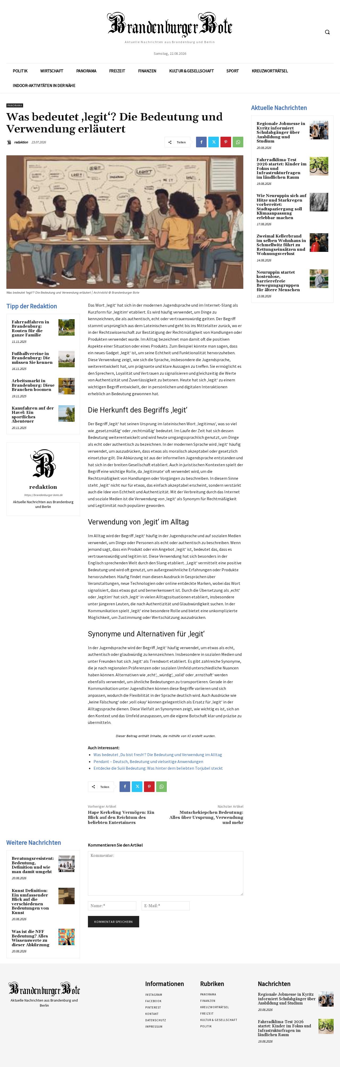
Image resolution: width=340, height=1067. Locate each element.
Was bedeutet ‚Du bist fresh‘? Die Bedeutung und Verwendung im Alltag (158, 754)
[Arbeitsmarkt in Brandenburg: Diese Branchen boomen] (66, 386)
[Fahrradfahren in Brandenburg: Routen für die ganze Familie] (66, 327)
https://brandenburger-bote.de (43, 495)
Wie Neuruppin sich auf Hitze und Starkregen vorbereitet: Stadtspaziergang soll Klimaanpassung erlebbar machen (282, 206)
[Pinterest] (225, 142)
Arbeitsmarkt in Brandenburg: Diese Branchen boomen (33, 385)
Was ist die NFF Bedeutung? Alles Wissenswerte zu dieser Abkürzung (30, 938)
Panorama (14, 105)
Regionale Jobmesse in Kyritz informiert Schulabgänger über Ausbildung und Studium (281, 132)
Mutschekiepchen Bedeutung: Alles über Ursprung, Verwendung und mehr (206, 817)
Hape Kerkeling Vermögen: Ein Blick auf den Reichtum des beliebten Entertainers (121, 817)
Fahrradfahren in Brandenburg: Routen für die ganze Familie (30, 329)
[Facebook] (201, 142)
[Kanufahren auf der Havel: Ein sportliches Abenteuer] (66, 413)
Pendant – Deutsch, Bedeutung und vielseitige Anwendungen (148, 761)
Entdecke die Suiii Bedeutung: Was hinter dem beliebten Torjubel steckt (158, 768)
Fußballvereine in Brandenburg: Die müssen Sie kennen (32, 358)
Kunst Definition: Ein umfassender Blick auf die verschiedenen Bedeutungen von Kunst (30, 901)
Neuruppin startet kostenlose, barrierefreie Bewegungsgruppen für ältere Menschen (278, 281)
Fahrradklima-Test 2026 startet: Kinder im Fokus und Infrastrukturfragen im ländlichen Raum (284, 1028)
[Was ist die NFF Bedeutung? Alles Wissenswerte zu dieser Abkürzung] (66, 937)
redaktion (21, 142)
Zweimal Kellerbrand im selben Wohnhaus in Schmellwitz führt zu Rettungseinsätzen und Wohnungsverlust (281, 245)
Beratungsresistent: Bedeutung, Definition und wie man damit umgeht (33, 865)
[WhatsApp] (238, 142)
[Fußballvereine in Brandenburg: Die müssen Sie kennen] (66, 359)
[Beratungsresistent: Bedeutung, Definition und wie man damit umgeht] (66, 864)
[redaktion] (9, 142)
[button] (327, 32)
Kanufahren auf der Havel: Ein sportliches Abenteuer (33, 415)
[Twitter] (213, 142)
